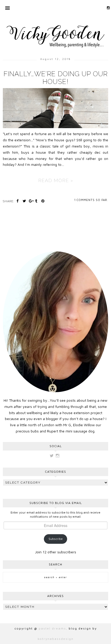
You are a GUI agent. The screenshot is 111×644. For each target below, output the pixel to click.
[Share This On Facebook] (18, 200)
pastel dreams (52, 628)
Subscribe (56, 539)
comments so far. (92, 199)
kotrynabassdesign (56, 639)
